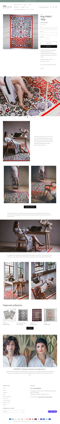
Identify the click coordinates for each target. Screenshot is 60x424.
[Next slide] (32, 117)
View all (30, 328)
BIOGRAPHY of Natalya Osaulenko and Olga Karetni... (30, 369)
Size (41, 26)
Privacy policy (39, 421)
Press (4, 394)
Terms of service (44, 421)
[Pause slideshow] (35, 117)
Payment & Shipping (6, 396)
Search (4, 388)
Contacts (4, 404)
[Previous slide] (24, 117)
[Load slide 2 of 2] (29, 117)
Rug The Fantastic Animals (21, 323)
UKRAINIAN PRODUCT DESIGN (19, 421)
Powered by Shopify (27, 421)
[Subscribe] (22, 411)
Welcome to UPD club (30, 206)
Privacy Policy (5, 398)
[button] (18, 4)
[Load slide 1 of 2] (28, 117)
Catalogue (5, 392)
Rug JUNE (45, 323)
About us (4, 390)
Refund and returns (6, 402)
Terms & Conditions (6, 400)
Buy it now (49, 46)
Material (41, 31)
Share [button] (43, 68)
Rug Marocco (5, 323)
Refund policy (33, 421)
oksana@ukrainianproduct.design (45, 397)
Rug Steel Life (32, 323)
